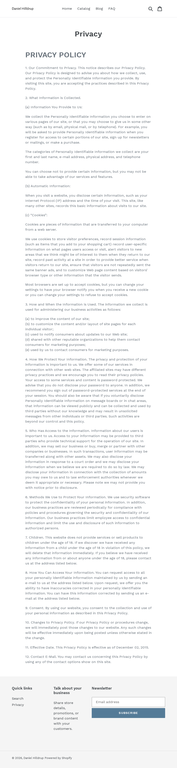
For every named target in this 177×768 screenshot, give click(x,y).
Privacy (18, 705)
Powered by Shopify (58, 758)
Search (18, 698)
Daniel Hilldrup (34, 758)
